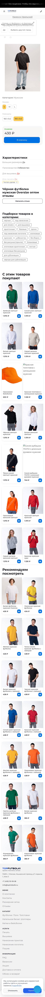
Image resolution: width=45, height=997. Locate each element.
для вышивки (24, 225)
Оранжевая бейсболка (8, 393)
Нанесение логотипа (12, 944)
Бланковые (32, 242)
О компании (8, 894)
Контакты (7, 898)
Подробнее (16, 985)
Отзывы (6, 906)
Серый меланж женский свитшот (10, 557)
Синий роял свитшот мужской (32, 312)
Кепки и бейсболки (12, 923)
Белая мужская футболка (30, 812)
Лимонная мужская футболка (32, 607)
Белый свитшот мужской (9, 352)
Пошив (5, 948)
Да (18, 173)
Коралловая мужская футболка (33, 854)
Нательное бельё (11, 919)
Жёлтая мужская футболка (10, 648)
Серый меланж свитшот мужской (31, 352)
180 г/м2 (18, 119)
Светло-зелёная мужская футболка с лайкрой (11, 813)
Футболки (15, 23)
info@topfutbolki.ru (10, 885)
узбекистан (21, 238)
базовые (23, 229)
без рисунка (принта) (13, 242)
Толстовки (24, 915)
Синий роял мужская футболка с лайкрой (11, 731)
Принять (32, 991)
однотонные (9, 229)
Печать (5, 932)
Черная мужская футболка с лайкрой (32, 690)
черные (7, 220)
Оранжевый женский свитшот (10, 516)
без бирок (34, 238)
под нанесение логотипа (15, 233)
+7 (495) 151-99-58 (9, 881)
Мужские (27, 23)
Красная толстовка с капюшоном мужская (33, 393)
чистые (32, 247)
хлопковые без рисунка (14, 251)
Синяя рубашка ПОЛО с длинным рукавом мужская (31, 475)
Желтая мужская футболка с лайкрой (11, 771)
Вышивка (7, 936)
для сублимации (11, 255)
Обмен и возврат (11, 974)
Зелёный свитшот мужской (10, 312)
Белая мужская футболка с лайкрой (11, 690)
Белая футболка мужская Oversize (10, 607)
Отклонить (13, 991)
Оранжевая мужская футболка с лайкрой (33, 771)
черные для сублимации (15, 260)
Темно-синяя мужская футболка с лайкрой (32, 649)
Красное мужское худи (31, 557)
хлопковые (35, 233)
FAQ (4, 957)
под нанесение (21, 220)
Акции (5, 966)
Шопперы (26, 919)
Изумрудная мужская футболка (10, 854)
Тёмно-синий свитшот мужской (10, 474)
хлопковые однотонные (14, 247)
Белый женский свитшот (31, 433)
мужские (8, 238)
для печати (9, 225)
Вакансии (7, 962)
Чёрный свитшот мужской (10, 433)
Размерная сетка (10, 902)
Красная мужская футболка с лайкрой (32, 731)
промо (34, 229)
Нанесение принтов (12, 940)
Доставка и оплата (11, 970)
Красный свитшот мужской (31, 516)
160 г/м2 (7, 119)
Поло (15, 915)
